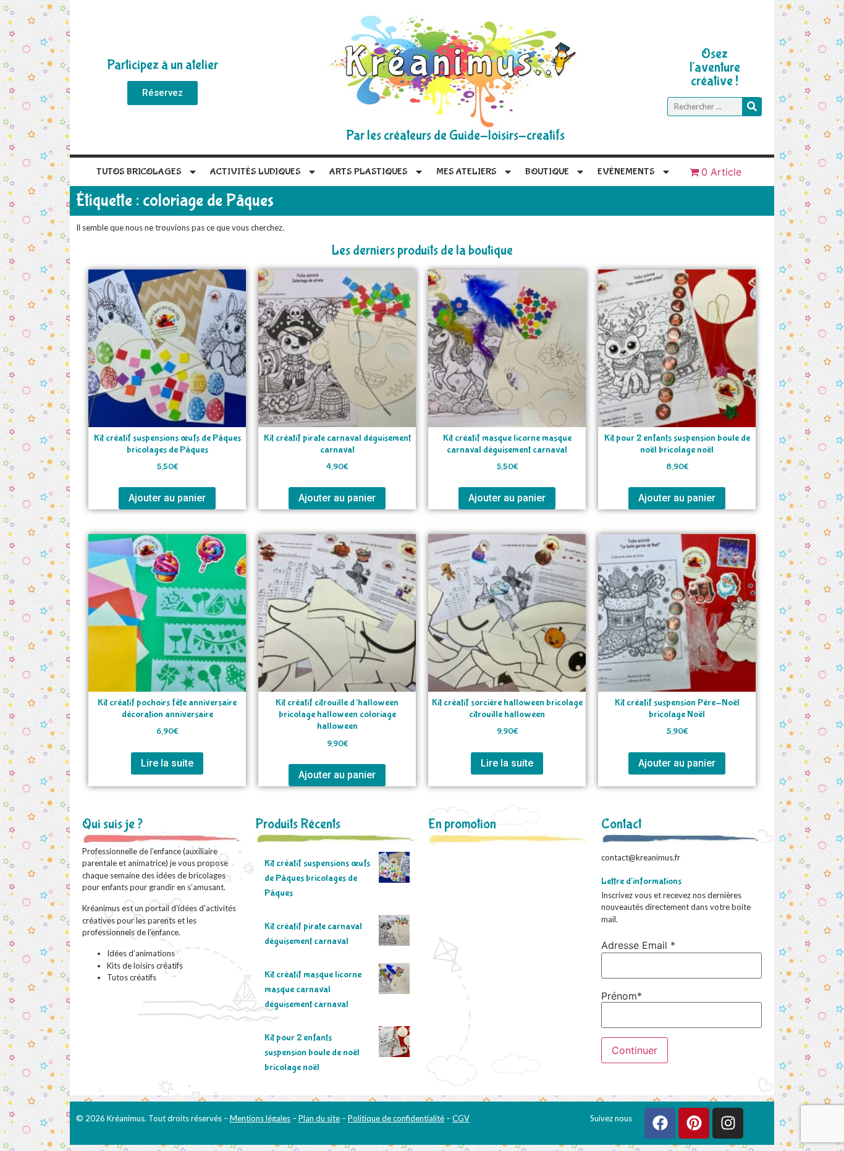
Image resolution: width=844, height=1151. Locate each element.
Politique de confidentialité (396, 1118)
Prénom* (621, 996)
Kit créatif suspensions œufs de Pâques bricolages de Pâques (317, 878)
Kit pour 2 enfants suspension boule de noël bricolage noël (312, 1052)
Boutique (547, 171)
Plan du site (319, 1118)
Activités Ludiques (255, 171)
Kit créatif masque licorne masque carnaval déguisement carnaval (312, 989)
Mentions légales (260, 1118)
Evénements (626, 171)
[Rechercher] (751, 107)
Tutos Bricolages (139, 171)
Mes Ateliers (466, 171)
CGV (461, 1118)
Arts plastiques (368, 171)
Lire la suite (167, 763)
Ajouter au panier (167, 498)
